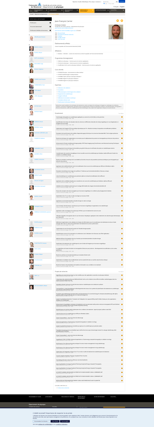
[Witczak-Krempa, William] (31, 287)
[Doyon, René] (31, 107)
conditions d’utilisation (61, 424)
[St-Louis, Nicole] (31, 261)
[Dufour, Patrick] (31, 113)
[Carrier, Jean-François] (31, 81)
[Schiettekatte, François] (31, 244)
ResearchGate (61, 33)
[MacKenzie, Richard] (31, 171)
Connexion (97, 1)
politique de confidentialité (45, 424)
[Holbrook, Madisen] (31, 140)
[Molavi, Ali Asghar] (31, 182)
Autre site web (61, 39)
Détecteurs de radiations (64, 88)
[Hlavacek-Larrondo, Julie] (31, 134)
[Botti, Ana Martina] (31, 59)
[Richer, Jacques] (31, 223)
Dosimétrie (60, 90)
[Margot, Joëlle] (31, 176)
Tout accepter (65, 421)
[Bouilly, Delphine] (31, 70)
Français (115, 7)
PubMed (60, 36)
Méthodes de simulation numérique (67, 98)
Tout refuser (55, 421)
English (122, 7)
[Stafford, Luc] (31, 267)
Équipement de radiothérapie (65, 94)
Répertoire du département (41, 14)
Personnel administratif (36, 26)
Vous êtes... (113, 396)
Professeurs (33, 22)
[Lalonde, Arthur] (31, 155)
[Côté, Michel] (31, 92)
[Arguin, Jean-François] (31, 38)
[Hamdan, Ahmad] (31, 123)
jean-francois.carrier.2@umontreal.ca (64, 28)
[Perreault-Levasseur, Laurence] (31, 213)
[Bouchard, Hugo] (31, 65)
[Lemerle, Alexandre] (31, 161)
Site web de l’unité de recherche (65, 34)
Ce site (106, 3)
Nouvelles (54, 406)
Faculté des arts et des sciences (52, 5)
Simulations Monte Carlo (64, 100)
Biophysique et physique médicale (66, 102)
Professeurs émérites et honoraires (39, 30)
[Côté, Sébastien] (31, 97)
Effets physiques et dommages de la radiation (69, 92)
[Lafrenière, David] (31, 150)
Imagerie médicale (62, 96)
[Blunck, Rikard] (31, 54)
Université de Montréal (35, 5)
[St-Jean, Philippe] (31, 256)
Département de (53, 7)
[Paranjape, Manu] (31, 208)
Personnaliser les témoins (41, 421)
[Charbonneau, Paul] (31, 86)
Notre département (99, 396)
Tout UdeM (111, 3)
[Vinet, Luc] (31, 277)
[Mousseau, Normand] (31, 187)
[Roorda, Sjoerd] (31, 234)
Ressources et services (68, 396)
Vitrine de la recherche (63, 388)
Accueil (31, 14)
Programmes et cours (35, 396)
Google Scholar (61, 37)
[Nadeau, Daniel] (31, 198)
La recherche (48, 396)
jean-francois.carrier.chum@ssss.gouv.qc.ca (65, 30)
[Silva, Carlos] (31, 250)
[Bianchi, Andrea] (31, 48)
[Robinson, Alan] (31, 229)
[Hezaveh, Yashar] (31, 129)
